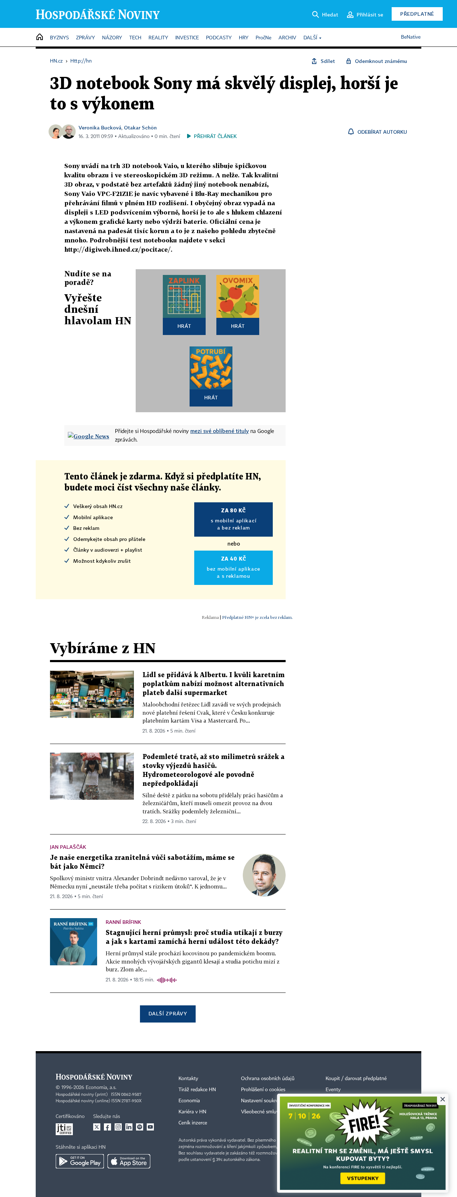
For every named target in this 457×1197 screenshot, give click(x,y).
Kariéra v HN (192, 1111)
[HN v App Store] (128, 1161)
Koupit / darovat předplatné (356, 1078)
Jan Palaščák (68, 847)
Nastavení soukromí (262, 1100)
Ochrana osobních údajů (268, 1078)
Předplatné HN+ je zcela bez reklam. (257, 617)
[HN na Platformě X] (96, 1126)
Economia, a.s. (101, 1087)
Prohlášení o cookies (263, 1089)
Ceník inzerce (193, 1122)
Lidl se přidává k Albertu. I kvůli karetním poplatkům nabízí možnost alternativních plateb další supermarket (213, 684)
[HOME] (39, 37)
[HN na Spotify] (139, 1126)
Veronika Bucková (100, 127)
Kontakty (188, 1078)
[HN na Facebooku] (107, 1126)
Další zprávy (168, 1013)
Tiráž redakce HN (197, 1089)
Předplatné (417, 14)
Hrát (184, 326)
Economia (189, 1100)
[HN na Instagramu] (118, 1126)
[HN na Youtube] (150, 1126)
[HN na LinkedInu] (128, 1126)
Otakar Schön (140, 127)
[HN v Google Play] (80, 1161)
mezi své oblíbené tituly (219, 431)
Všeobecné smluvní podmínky (273, 1111)
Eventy (333, 1089)
